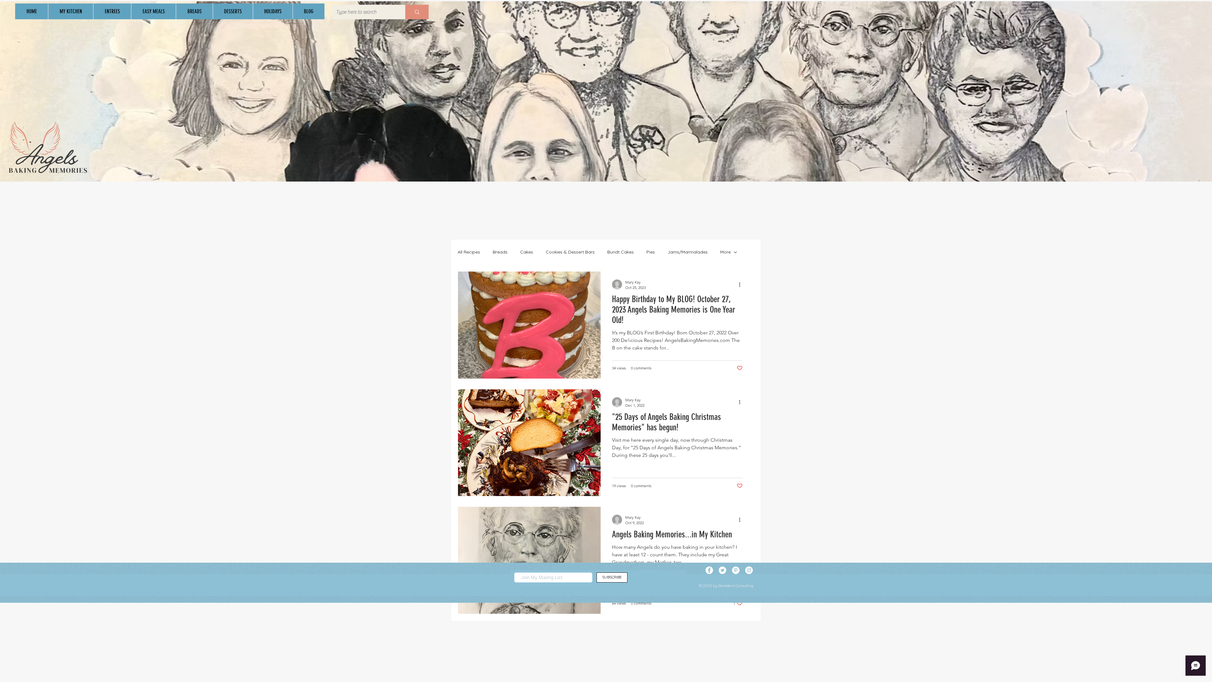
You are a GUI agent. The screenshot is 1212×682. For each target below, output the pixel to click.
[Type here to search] (417, 12)
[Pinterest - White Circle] (736, 570)
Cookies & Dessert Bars (570, 252)
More (725, 252)
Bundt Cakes (620, 252)
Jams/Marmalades (688, 252)
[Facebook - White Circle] (709, 570)
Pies (650, 252)
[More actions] (742, 284)
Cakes (526, 252)
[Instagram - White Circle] (749, 570)
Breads (500, 252)
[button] (70, 11)
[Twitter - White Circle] (722, 570)
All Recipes (469, 252)
